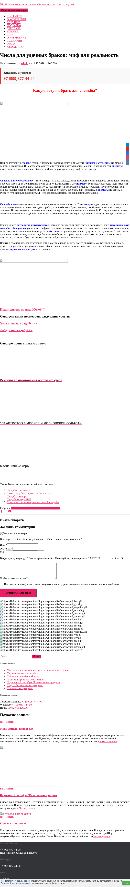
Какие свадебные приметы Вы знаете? (29, 493)
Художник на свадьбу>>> (18, 323)
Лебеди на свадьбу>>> (16, 330)
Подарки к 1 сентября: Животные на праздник (33, 682)
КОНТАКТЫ (14, 16)
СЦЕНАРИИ (14, 40)
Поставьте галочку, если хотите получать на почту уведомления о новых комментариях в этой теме (61, 584)
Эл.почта (6, 548)
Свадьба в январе (17, 496)
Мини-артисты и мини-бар (22, 673)
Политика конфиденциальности (18, 852)
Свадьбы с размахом (18, 490)
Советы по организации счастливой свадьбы (33, 502)
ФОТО (11, 43)
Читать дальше (108, 741)
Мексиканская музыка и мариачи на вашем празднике (38, 670)
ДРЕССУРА (14, 28)
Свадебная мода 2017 (19, 499)
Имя (3, 545)
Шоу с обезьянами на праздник (25, 685)
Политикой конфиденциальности (17, 883)
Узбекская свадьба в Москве (23, 676)
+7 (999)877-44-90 (19, 78)
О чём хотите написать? (14, 578)
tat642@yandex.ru (18, 707)
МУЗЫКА (13, 31)
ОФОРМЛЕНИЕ (16, 37)
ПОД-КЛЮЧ (14, 25)
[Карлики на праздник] (16, 813)
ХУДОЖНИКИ (16, 46)
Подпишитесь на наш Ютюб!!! (22, 309)
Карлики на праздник (13, 823)
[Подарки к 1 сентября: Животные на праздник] (30, 785)
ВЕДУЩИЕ (13, 22)
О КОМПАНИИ (16, 19)
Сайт (3, 552)
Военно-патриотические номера (25, 679)
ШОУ (10, 34)
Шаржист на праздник (20, 688)
